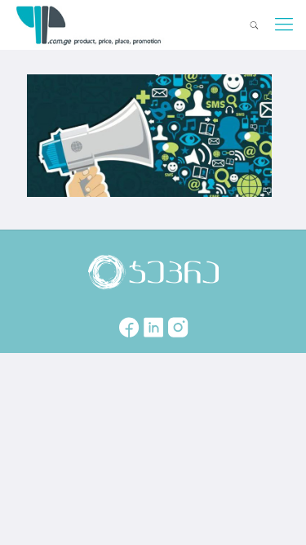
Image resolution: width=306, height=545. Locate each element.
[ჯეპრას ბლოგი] (89, 24)
